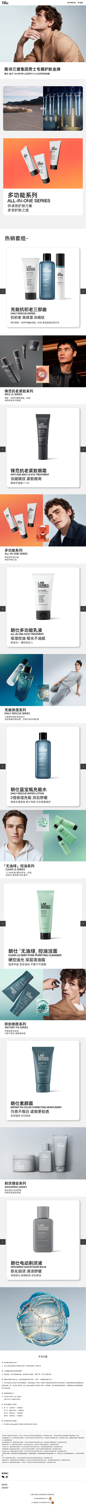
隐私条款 (5, 1484)
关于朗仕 (80, 2)
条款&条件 (5, 1487)
